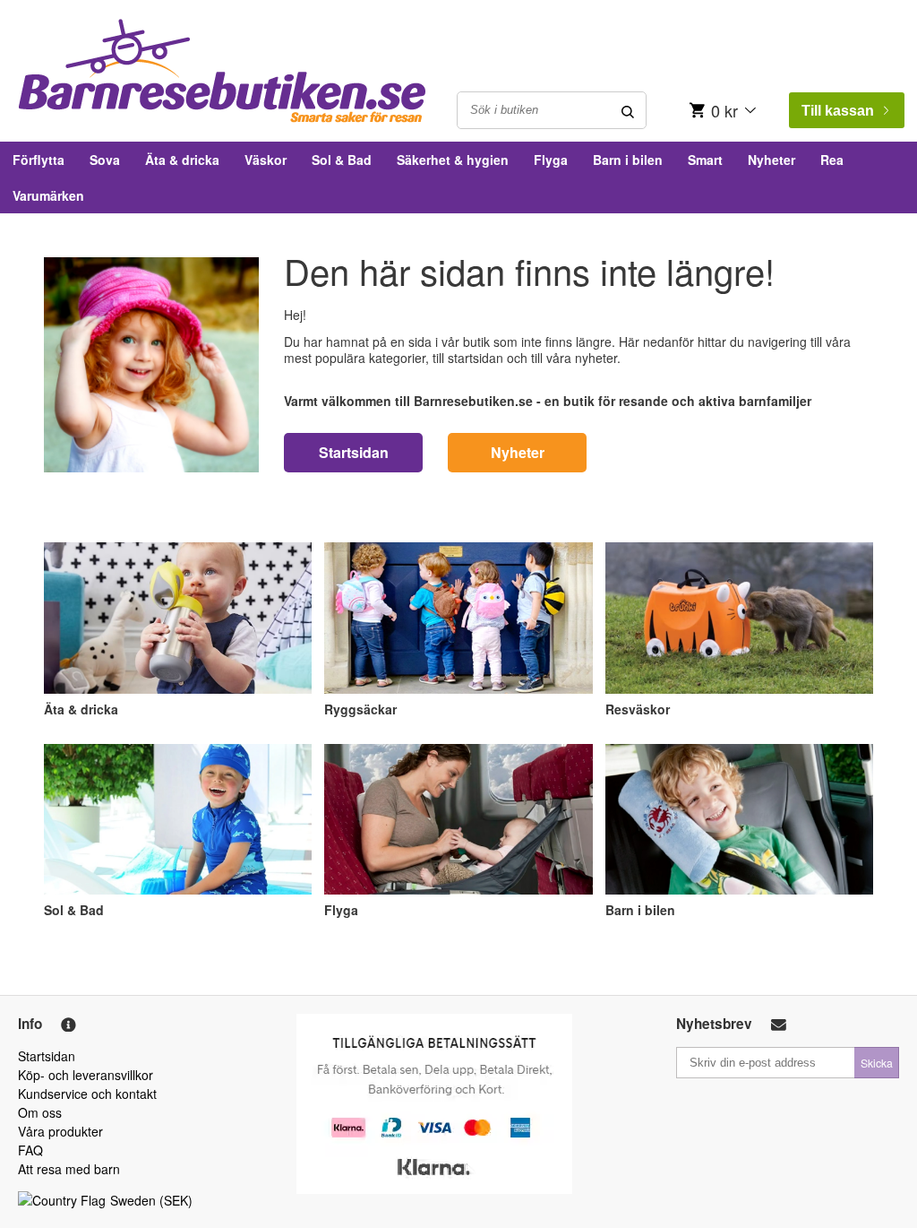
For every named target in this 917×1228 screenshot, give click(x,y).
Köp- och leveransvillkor (85, 1075)
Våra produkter (60, 1131)
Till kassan (837, 110)
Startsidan (354, 452)
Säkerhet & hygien (453, 160)
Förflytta (38, 160)
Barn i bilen (628, 160)
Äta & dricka (182, 160)
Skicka (877, 1062)
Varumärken (48, 195)
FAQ (30, 1150)
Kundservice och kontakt (87, 1094)
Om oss (40, 1112)
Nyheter (771, 160)
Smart (705, 160)
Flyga (551, 160)
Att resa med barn (69, 1169)
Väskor (265, 160)
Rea (832, 160)
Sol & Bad (342, 160)
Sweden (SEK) (151, 1200)
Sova (105, 160)
